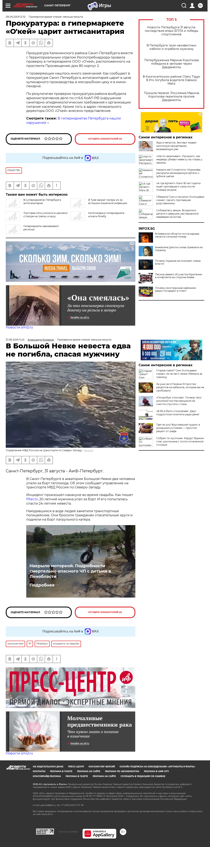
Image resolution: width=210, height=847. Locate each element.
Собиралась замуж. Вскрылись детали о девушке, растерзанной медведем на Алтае (177, 213)
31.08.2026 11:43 (15, 339)
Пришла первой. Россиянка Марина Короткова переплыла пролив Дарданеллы (171, 96)
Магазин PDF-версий (102, 766)
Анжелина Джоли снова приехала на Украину (179, 249)
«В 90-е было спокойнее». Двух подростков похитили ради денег (178, 413)
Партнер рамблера (68, 831)
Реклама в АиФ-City (156, 771)
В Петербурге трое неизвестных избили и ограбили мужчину (171, 47)
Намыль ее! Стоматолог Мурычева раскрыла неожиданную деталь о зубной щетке (178, 173)
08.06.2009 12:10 (15, 16)
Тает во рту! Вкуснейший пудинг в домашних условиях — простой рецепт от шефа (178, 428)
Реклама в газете (61, 771)
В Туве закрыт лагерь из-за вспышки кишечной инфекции (107, 201)
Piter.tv (32, 499)
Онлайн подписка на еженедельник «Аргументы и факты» (157, 766)
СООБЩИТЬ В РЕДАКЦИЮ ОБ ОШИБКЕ (143, 776)
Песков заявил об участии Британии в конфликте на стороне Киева (178, 276)
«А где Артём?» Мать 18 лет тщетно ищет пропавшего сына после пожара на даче (178, 186)
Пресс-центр (76, 766)
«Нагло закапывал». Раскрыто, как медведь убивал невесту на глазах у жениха (179, 159)
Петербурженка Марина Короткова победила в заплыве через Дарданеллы (171, 64)
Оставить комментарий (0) (105, 139)
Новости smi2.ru (19, 327)
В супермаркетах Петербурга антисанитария (42, 201)
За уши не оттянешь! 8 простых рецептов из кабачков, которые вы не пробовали (180, 387)
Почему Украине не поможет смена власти (178, 262)
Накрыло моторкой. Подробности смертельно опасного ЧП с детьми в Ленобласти (70, 571)
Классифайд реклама (47, 776)
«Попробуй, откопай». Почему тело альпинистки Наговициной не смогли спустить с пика (179, 401)
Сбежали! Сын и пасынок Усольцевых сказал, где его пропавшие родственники (180, 200)
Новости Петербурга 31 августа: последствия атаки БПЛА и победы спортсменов (171, 31)
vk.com (88, 450)
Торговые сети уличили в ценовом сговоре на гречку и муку (45, 214)
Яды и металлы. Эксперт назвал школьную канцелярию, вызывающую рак (176, 146)
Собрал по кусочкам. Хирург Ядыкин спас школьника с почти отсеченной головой (180, 441)
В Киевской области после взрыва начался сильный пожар (177, 235)
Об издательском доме (48, 766)
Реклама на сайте (88, 771)
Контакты (39, 771)
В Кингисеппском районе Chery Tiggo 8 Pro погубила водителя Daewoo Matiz (171, 80)
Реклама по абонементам (122, 771)
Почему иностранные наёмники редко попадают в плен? (175, 289)
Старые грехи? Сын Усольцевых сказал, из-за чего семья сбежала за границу (179, 374)
